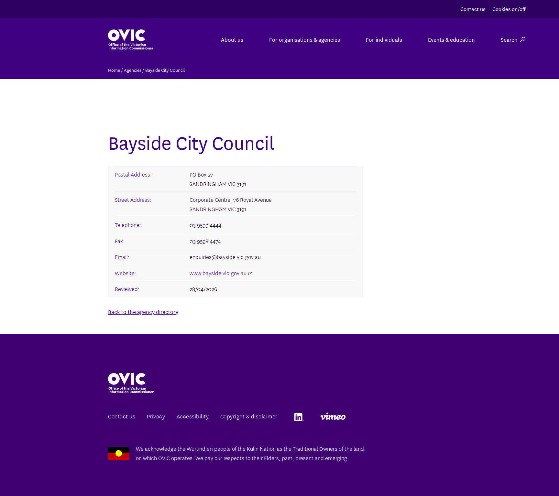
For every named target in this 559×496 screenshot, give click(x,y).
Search (509, 39)
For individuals (384, 39)
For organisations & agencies (304, 39)
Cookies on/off (508, 9)
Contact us (472, 9)
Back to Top (528, 476)
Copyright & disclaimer (249, 416)
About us (232, 39)
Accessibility (193, 416)
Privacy (156, 416)
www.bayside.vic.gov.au (218, 273)
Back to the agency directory (143, 311)
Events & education (451, 39)
